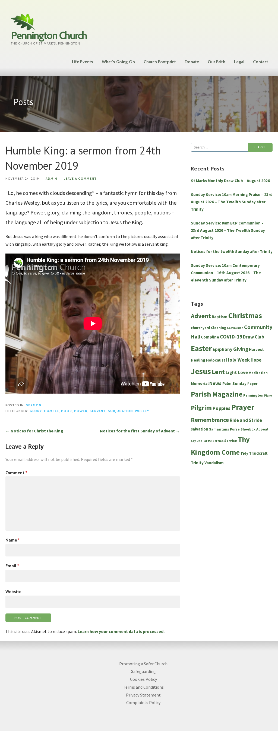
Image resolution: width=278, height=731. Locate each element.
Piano (268, 395)
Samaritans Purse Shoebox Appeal (238, 429)
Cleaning (218, 327)
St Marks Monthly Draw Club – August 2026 (230, 180)
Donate (192, 61)
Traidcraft (258, 453)
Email (12, 565)
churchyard (200, 327)
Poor (66, 411)
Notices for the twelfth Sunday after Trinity (232, 251)
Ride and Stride (246, 420)
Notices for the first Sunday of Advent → (140, 430)
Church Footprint (160, 61)
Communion (235, 328)
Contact (260, 61)
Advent (201, 316)
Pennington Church (49, 35)
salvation (199, 429)
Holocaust (215, 360)
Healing (198, 360)
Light (231, 372)
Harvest (256, 349)
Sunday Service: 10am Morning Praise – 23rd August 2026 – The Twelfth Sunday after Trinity (232, 202)
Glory (36, 411)
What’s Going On (118, 61)
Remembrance (210, 419)
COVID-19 (231, 336)
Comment (16, 472)
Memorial (199, 383)
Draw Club (253, 337)
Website (13, 591)
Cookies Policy (143, 679)
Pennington (253, 395)
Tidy (244, 453)
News (215, 383)
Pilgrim (201, 408)
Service (230, 440)
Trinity (197, 462)
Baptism (220, 316)
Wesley (142, 411)
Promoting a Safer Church (143, 663)
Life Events (82, 61)
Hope (256, 360)
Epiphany (222, 349)
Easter (201, 348)
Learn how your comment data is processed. (121, 631)
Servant (98, 411)
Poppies (221, 408)
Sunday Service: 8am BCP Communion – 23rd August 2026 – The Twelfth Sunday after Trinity (228, 230)
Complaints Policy (143, 702)
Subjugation (120, 411)
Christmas (245, 315)
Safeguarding (143, 671)
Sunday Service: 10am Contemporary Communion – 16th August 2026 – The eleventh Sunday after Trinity (226, 273)
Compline (210, 337)
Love (243, 372)
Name (12, 540)
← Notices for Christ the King (34, 430)
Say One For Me (201, 441)
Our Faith (216, 61)
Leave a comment (80, 179)
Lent (218, 372)
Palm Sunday (234, 383)
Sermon (33, 405)
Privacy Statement (143, 695)
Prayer (242, 407)
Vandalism (214, 462)
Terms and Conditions (143, 687)
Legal (239, 61)
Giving (240, 349)
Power (80, 411)
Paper (252, 383)
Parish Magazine (216, 394)
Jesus (201, 371)
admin (51, 179)
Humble (51, 411)
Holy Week (238, 360)
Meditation (258, 373)
